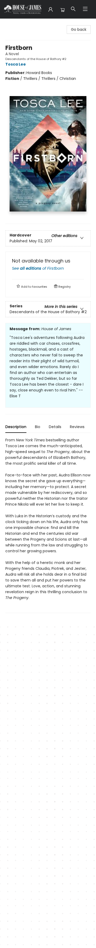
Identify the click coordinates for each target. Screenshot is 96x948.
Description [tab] (15, 426)
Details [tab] (55, 426)
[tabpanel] (48, 525)
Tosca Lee (15, 64)
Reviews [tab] (77, 426)
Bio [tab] (37, 426)
